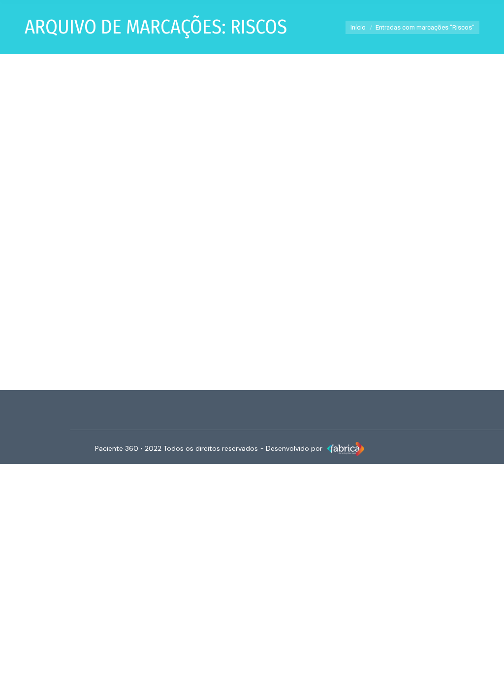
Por (118, 280)
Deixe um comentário (268, 280)
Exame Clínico (44, 280)
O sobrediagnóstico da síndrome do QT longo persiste (147, 261)
